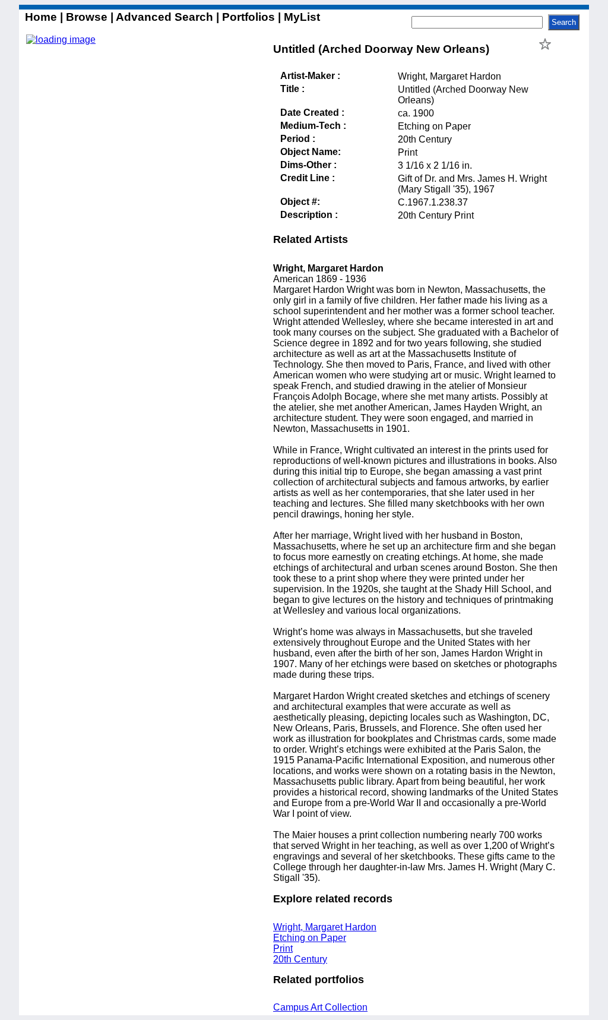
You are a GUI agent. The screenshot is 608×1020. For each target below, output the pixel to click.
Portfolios (248, 17)
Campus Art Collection (320, 1007)
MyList (300, 17)
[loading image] (61, 39)
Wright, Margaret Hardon (324, 927)
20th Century (300, 959)
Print (283, 948)
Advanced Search (164, 17)
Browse (86, 17)
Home (42, 17)
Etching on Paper (309, 938)
